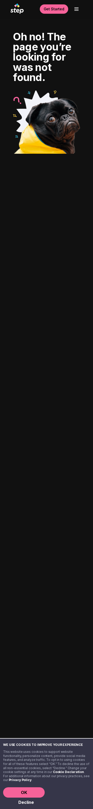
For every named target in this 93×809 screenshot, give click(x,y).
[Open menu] (76, 9)
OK (24, 792)
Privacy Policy (20, 780)
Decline (26, 802)
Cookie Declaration (68, 772)
